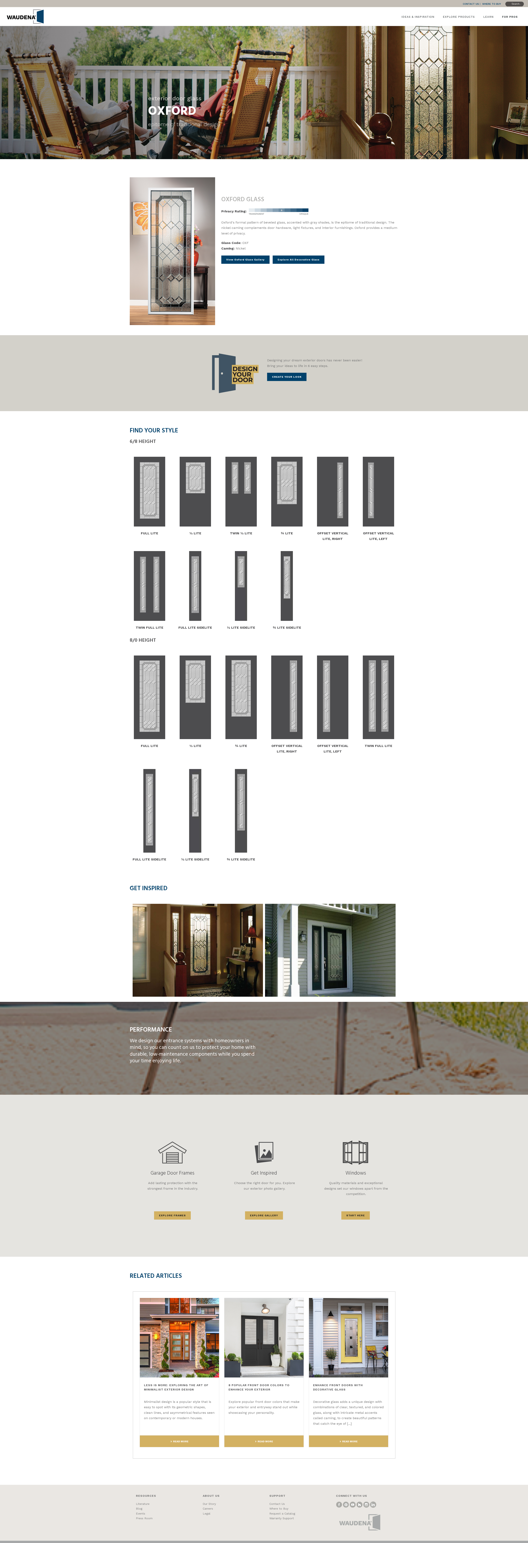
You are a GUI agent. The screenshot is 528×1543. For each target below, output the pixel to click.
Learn (488, 16)
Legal (206, 1513)
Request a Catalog (282, 1513)
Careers (208, 1508)
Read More (181, 1441)
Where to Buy (278, 1508)
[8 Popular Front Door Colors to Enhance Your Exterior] (264, 1337)
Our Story (209, 1503)
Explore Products (459, 16)
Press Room (144, 1518)
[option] (198, 950)
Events (140, 1513)
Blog (139, 1508)
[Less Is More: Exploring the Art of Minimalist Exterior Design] (179, 1337)
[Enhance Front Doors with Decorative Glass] (348, 1337)
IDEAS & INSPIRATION (417, 16)
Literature (143, 1503)
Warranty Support (281, 1518)
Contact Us (277, 1503)
